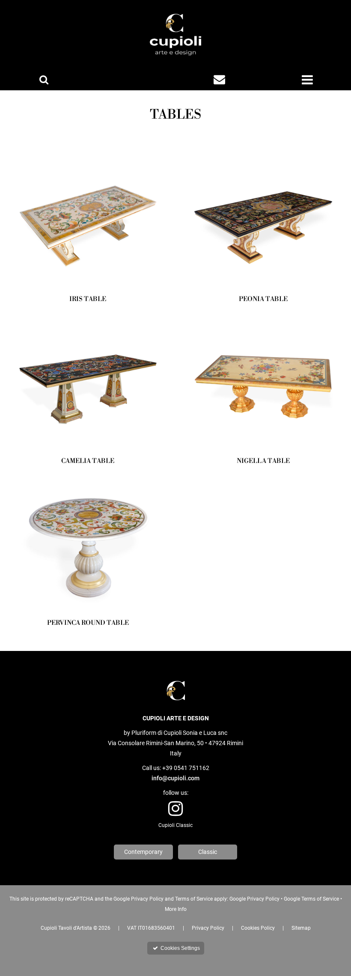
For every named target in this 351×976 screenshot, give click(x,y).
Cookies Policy (258, 928)
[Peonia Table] (263, 218)
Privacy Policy (208, 928)
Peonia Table (263, 299)
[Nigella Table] (263, 380)
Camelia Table (87, 461)
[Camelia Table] (88, 380)
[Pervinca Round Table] (88, 542)
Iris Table (87, 299)
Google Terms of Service (311, 899)
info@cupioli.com (175, 778)
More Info (176, 909)
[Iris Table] (88, 218)
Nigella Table (263, 461)
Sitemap (301, 928)
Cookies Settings (176, 948)
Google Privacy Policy (254, 899)
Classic (207, 851)
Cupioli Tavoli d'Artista (66, 928)
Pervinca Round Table (88, 623)
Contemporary (143, 851)
